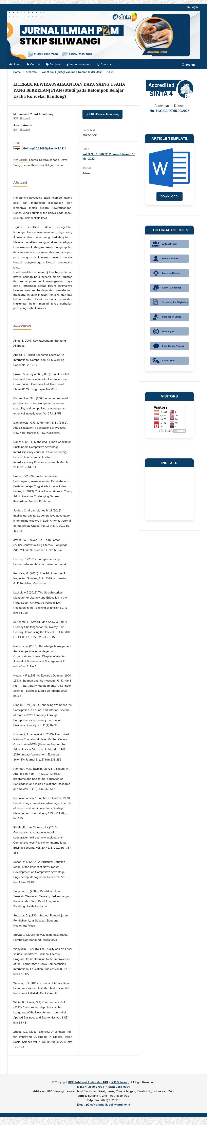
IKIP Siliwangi (120, 1082)
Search (190, 64)
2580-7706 (95, 1086)
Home (16, 64)
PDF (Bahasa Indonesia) (104, 114)
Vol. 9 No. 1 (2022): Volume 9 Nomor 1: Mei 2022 (71, 72)
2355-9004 (123, 1086)
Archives (54, 64)
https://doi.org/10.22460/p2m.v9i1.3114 (39, 148)
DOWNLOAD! (169, 196)
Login (194, 7)
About (104, 64)
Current (34, 64)
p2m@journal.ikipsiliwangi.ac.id (108, 1104)
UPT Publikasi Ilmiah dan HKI (88, 1082)
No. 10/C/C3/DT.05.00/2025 (169, 111)
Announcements (80, 64)
